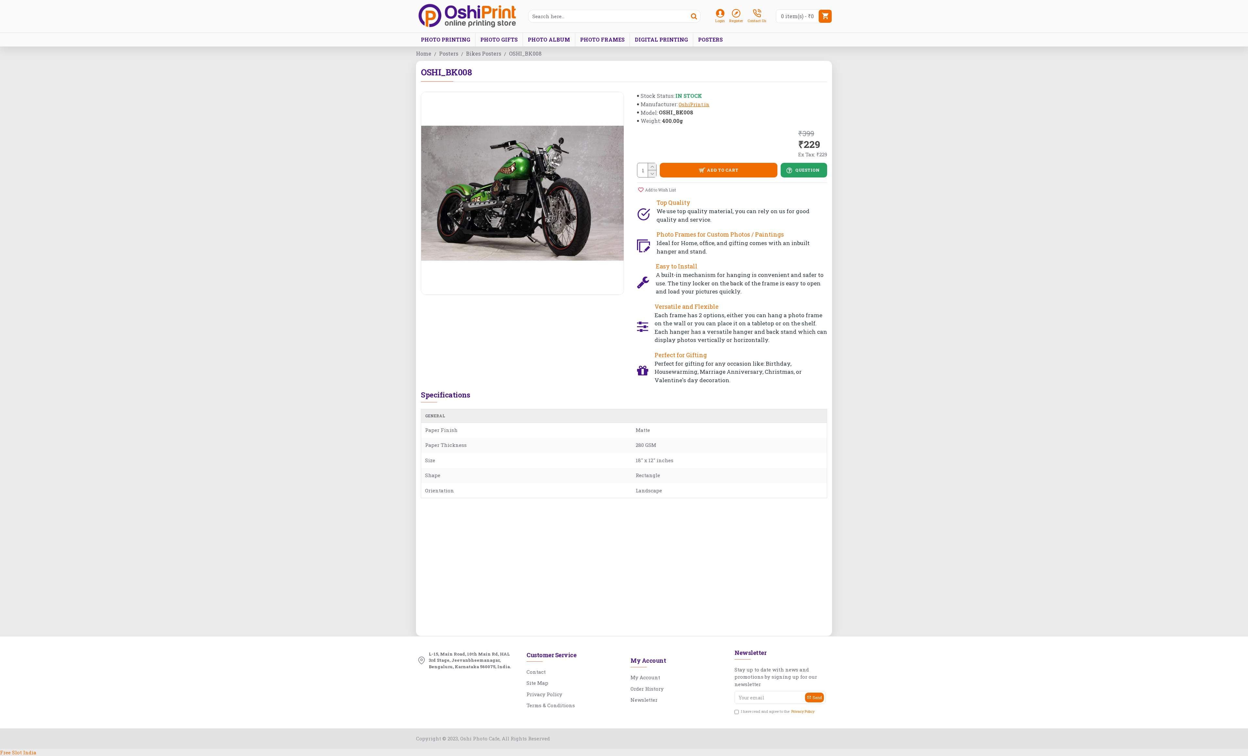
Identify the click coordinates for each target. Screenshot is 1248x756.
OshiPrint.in (694, 104)
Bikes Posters (483, 53)
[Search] (693, 16)
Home (423, 53)
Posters (448, 53)
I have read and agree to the (777, 711)
